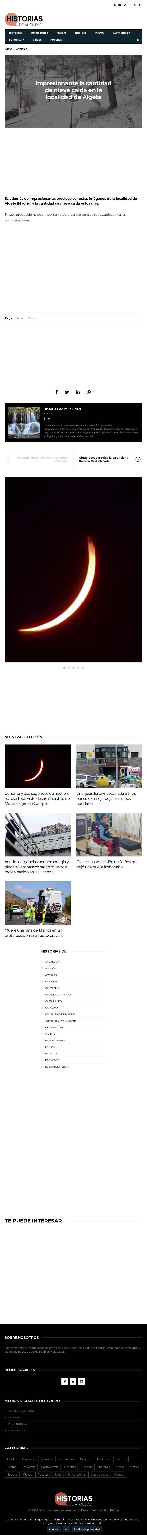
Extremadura (54, 1027)
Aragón (50, 968)
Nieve (32, 318)
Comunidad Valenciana (61, 1020)
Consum (46, 1459)
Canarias (51, 981)
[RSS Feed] (115, 5)
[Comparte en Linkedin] (78, 392)
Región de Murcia (57, 1066)
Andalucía (52, 961)
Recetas (43, 1474)
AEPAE (11, 1459)
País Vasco (52, 1060)
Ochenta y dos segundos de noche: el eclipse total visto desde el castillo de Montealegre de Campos (37, 798)
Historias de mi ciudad (62, 409)
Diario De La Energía (21, 1410)
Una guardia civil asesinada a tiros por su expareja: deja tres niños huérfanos (106, 798)
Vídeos (37, 40)
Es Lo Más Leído (17, 1430)
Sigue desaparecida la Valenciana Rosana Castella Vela (103, 459)
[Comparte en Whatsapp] (89, 392)
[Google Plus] (130, 5)
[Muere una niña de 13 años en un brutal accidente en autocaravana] (38, 903)
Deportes (103, 1459)
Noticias (80, 33)
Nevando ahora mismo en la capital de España (42, 459)
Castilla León (54, 1001)
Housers (86, 1467)
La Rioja (50, 1047)
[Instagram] (140, 5)
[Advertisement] (97, 19)
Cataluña (51, 1007)
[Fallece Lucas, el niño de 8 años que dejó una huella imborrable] (109, 834)
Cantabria (52, 988)
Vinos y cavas (99, 1474)
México (134, 1467)
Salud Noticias (17, 1423)
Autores (56, 40)
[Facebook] (119, 5)
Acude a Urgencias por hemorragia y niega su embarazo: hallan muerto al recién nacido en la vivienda (37, 867)
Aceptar (54, 1529)
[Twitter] (124, 5)
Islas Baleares (55, 1040)
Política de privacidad (87, 1529)
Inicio (8, 49)
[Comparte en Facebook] (56, 392)
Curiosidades (39, 33)
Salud (58, 1474)
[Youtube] (135, 5)
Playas (99, 33)
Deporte (85, 1459)
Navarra (51, 1053)
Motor (120, 1467)
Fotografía (16, 40)
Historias (15, 33)
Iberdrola (104, 1467)
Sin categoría (76, 1474)
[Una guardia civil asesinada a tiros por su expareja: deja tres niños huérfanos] (109, 766)
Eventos (121, 1459)
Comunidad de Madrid (60, 1014)
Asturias (51, 975)
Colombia (28, 1459)
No (66, 1529)
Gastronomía (121, 33)
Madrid (19, 318)
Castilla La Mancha (58, 994)
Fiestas (62, 33)
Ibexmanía (14, 1417)
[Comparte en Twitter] (67, 392)
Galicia (50, 1033)
